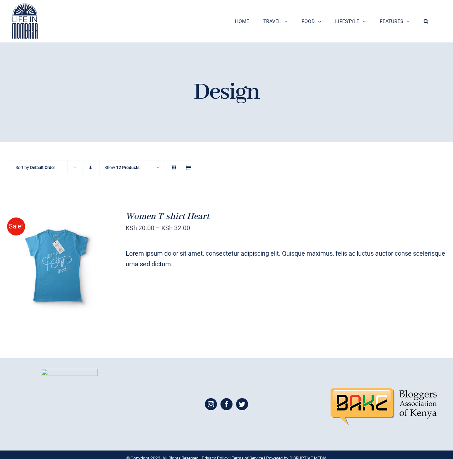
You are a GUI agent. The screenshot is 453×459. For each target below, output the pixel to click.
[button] (426, 21)
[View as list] (188, 168)
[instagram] (211, 404)
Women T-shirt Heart (168, 216)
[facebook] (226, 404)
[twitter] (242, 404)
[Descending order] (90, 168)
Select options (43, 263)
